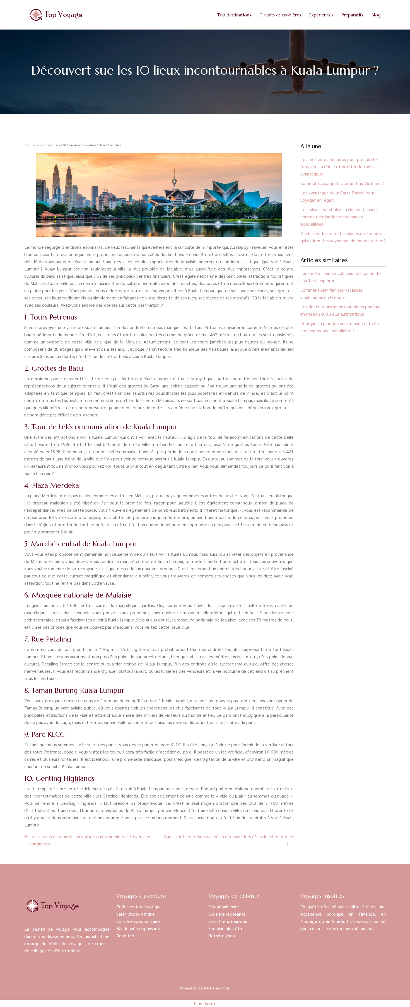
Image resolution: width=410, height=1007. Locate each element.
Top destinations (234, 15)
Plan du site (205, 1003)
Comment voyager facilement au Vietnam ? (342, 183)
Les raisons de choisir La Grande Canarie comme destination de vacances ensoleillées (338, 216)
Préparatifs (352, 15)
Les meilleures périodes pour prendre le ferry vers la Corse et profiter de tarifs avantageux (338, 166)
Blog (376, 15)
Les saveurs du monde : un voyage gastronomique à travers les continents (89, 840)
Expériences (321, 15)
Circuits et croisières (280, 15)
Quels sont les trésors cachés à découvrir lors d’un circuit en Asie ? (226, 840)
